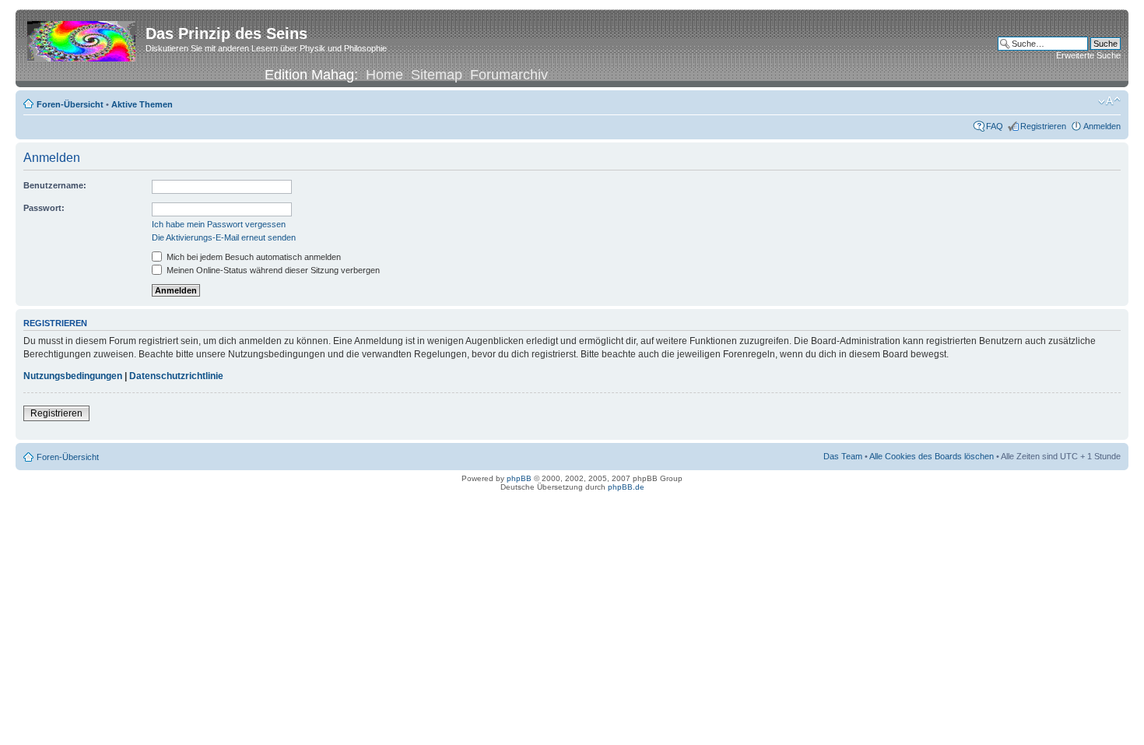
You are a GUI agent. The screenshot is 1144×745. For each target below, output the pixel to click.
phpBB (519, 478)
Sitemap (436, 75)
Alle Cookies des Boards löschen (931, 456)
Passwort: (44, 208)
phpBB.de (626, 487)
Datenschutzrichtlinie (176, 376)
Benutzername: (54, 185)
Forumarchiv (509, 75)
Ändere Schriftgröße (1109, 101)
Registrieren (1043, 126)
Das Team (842, 456)
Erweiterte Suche (1088, 55)
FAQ (994, 126)
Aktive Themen (142, 104)
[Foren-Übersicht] (82, 38)
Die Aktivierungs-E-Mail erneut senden (224, 237)
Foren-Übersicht (70, 104)
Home (384, 75)
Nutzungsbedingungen (72, 376)
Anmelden (1102, 126)
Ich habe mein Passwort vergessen (219, 224)
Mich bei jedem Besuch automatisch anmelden (252, 257)
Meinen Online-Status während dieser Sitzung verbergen (272, 270)
